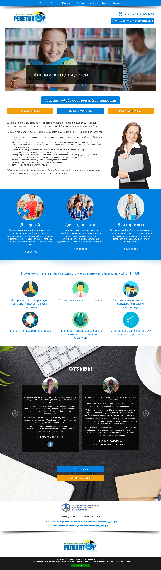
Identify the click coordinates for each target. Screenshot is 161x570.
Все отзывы (80, 469)
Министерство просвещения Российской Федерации (80, 525)
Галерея (105, 3)
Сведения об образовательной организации (80, 100)
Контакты (117, 3)
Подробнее (125, 561)
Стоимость (81, 3)
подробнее (30, 251)
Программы (67, 3)
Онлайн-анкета (30, 110)
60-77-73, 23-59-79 (139, 14)
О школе (54, 3)
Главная (42, 3)
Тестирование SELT (131, 110)
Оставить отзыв (80, 477)
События (94, 3)
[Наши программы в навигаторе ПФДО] (80, 507)
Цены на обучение (80, 110)
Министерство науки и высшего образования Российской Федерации (81, 521)
